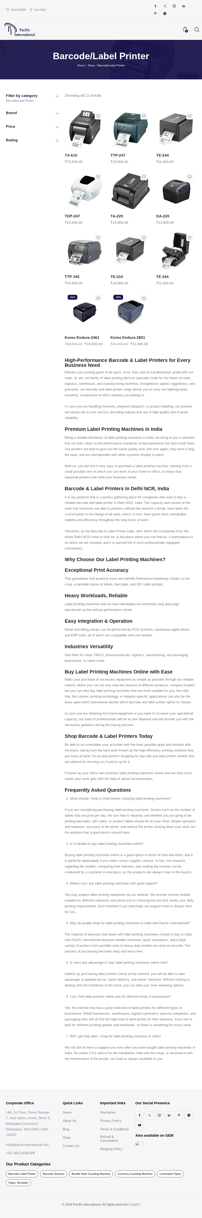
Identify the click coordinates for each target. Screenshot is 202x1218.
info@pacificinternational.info (27, 1145)
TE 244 (162, 277)
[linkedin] (184, 6)
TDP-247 (72, 216)
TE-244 (162, 155)
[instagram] (174, 6)
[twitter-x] (165, 6)
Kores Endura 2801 (127, 337)
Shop (91, 65)
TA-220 (116, 216)
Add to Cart (95, 146)
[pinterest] (155, 13)
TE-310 (116, 277)
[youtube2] (139, 1125)
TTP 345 (72, 277)
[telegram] (165, 13)
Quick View (75, 146)
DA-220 (162, 216)
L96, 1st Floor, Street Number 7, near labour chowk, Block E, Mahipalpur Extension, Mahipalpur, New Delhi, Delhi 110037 (28, 1124)
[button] (98, 116)
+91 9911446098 (20, 1153)
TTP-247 (117, 155)
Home (81, 65)
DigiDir (135, 1204)
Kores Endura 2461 (82, 337)
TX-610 (71, 155)
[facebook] (155, 6)
